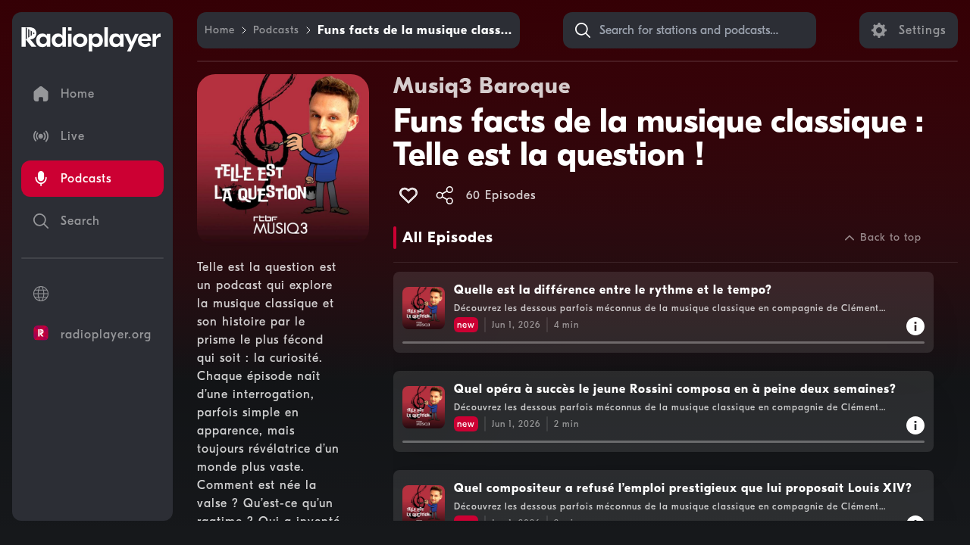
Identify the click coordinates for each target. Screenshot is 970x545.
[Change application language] (92, 293)
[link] (220, 30)
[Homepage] (91, 39)
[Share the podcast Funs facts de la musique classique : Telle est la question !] (445, 195)
